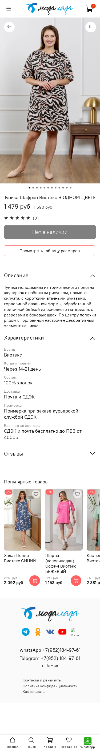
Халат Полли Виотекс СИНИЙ (20, 558)
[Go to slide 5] (44, 187)
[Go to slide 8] (56, 187)
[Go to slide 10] (63, 187)
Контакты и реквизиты (42, 680)
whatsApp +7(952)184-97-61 (50, 650)
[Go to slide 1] (29, 187)
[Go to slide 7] (52, 187)
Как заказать (34, 691)
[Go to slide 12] (70, 187)
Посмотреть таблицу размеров (49, 250)
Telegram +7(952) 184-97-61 (50, 658)
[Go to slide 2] (33, 187)
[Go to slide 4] (41, 187)
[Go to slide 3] (37, 187)
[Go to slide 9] (59, 187)
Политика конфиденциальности (50, 686)
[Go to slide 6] (48, 187)
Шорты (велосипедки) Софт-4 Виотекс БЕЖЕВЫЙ (60, 563)
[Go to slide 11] (67, 187)
